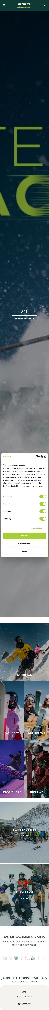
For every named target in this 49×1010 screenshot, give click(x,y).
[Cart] (45, 5)
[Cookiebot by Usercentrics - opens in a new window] (35, 456)
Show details (36, 528)
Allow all (24, 536)
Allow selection (24, 543)
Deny (24, 551)
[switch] (42, 504)
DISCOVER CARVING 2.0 (24, 318)
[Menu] (4, 5)
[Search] (39, 5)
